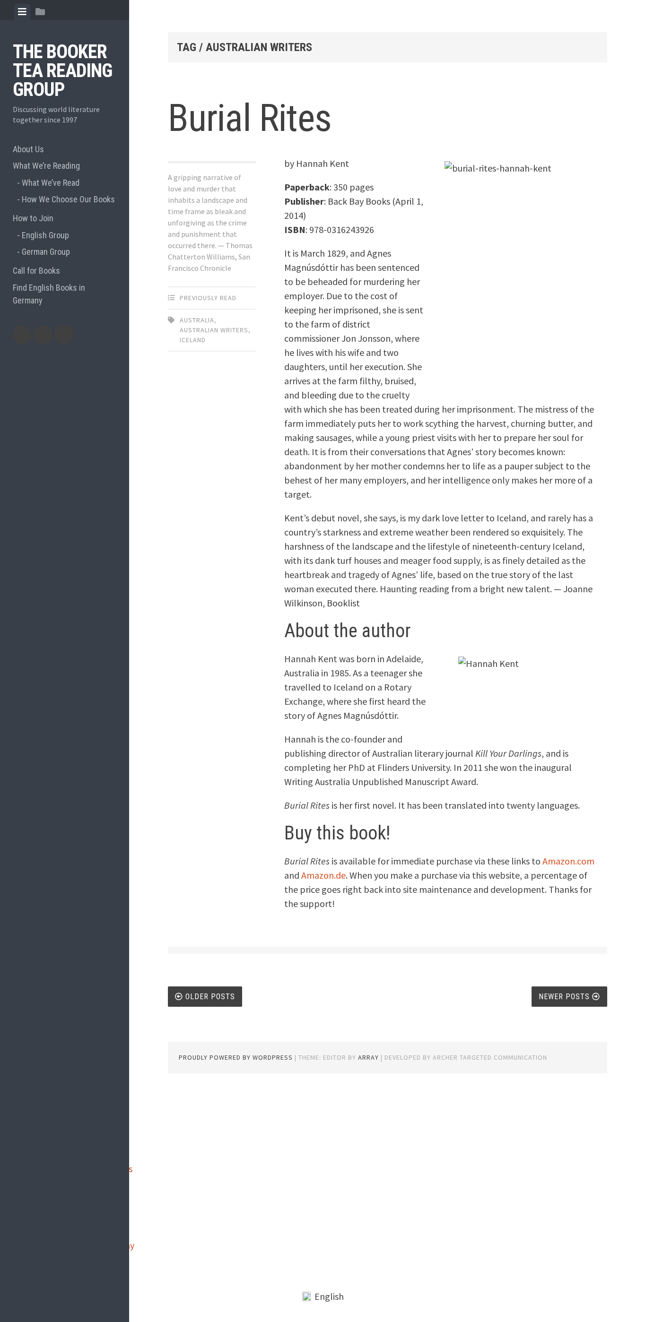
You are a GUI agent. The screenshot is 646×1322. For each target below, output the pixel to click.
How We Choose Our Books (68, 199)
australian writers (214, 330)
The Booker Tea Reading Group (62, 71)
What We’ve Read (50, 183)
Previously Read (208, 298)
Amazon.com (568, 861)
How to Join (33, 218)
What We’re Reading (46, 166)
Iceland (193, 340)
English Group (45, 235)
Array (368, 1057)
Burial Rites (250, 118)
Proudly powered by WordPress (236, 1057)
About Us (28, 149)
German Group (46, 252)
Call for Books (36, 271)
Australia (197, 320)
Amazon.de (323, 875)
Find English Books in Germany (49, 294)
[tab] (22, 12)
